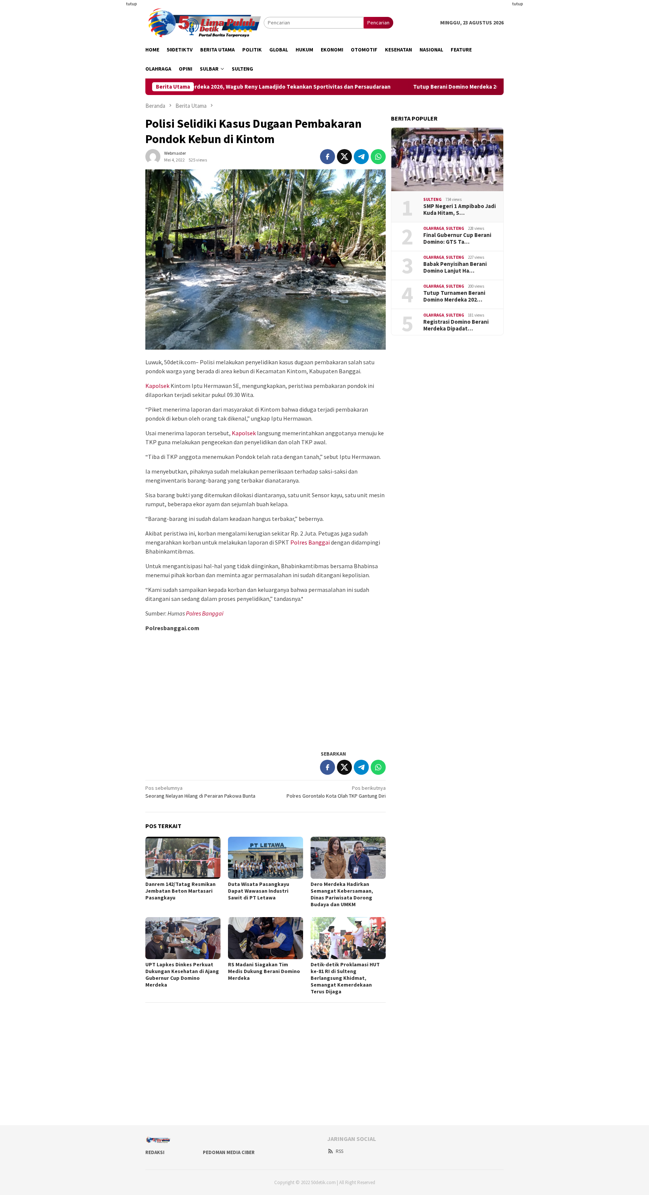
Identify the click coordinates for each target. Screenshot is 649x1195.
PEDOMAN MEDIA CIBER (229, 1152)
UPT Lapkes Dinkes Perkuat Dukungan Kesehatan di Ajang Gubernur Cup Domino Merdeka (182, 974)
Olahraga (433, 228)
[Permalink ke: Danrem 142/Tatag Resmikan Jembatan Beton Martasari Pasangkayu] (182, 858)
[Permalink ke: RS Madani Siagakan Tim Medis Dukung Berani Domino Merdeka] (265, 938)
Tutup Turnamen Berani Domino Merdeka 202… (454, 296)
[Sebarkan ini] (327, 156)
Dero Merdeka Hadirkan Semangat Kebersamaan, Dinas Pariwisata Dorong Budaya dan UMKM (342, 894)
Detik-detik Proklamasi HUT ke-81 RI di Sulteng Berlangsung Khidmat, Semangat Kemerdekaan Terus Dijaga (345, 978)
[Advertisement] (108, 112)
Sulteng (432, 199)
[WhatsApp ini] (378, 156)
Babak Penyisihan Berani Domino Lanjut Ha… (455, 267)
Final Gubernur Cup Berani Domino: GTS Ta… (457, 238)
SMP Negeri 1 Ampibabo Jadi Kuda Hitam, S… (459, 209)
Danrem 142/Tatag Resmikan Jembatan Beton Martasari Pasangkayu (180, 891)
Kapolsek (157, 385)
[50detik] (204, 22)
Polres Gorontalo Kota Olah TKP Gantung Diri (336, 792)
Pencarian (378, 22)
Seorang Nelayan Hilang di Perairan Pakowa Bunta (200, 792)
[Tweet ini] (344, 156)
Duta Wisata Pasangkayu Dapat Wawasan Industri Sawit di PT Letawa (258, 891)
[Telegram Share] (361, 156)
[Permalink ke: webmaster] (152, 155)
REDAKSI (155, 1152)
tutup (131, 3)
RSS (339, 1151)
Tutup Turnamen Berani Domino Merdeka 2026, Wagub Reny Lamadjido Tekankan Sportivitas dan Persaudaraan (205, 86)
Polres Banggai (310, 542)
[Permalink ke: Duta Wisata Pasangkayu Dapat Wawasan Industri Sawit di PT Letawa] (265, 858)
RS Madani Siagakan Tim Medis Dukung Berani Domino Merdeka (264, 971)
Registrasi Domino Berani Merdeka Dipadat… (456, 325)
